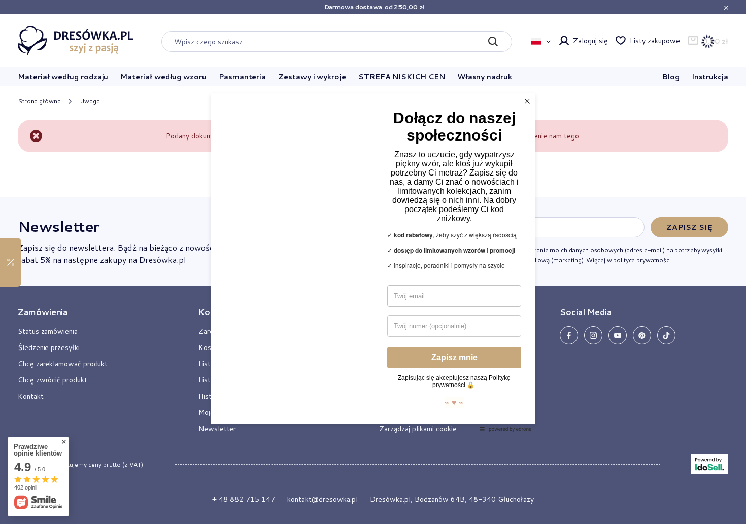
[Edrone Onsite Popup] (373, 262)
